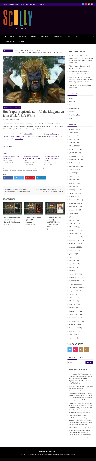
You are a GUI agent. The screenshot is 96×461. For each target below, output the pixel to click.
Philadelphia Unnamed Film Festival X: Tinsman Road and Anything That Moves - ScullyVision (81, 430)
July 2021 (72, 335)
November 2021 (75, 321)
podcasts (19, 170)
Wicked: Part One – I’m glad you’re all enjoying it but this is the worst (80, 410)
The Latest (22, 36)
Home (12, 36)
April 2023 (72, 264)
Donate (21, 42)
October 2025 (74, 163)
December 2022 (74, 277)
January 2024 (74, 233)
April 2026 (72, 142)
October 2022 (74, 284)
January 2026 (74, 153)
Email (34, 4)
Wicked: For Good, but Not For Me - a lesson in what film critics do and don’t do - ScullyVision (81, 405)
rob (27, 170)
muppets (57, 168)
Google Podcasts (15, 136)
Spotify (46, 134)
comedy (25, 168)
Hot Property (7, 108)
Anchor (52, 134)
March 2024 (73, 227)
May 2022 (72, 301)
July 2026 (72, 132)
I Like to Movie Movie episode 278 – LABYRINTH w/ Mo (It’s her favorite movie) (54, 222)
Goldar (30, 168)
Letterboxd (41, 4)
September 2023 (75, 247)
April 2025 (72, 183)
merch (11, 146)
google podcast (36, 168)
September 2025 (75, 166)
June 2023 (72, 257)
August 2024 (73, 210)
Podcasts (44, 36)
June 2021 (72, 338)
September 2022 (75, 287)
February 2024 (74, 230)
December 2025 (74, 156)
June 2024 (72, 217)
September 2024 (75, 206)
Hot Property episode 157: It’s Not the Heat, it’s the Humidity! (52, 158)
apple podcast (18, 168)
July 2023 (72, 254)
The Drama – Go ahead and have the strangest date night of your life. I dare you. (81, 397)
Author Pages (9, 42)
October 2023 (74, 244)
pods (23, 170)
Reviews (34, 36)
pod (10, 170)
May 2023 (72, 260)
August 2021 (73, 331)
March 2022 (73, 308)
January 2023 (74, 274)
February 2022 (74, 311)
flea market (19, 139)
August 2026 (73, 129)
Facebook (8, 178)
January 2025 (74, 193)
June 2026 (72, 136)
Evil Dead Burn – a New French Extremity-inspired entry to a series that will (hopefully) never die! (81, 79)
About (68, 36)
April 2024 (72, 223)
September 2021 (75, 328)
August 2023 (73, 250)
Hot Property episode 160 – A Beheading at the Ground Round (31, 158)
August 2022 (73, 291)
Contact (77, 36)
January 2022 (74, 314)
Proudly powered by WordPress (32, 454)
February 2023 (74, 270)
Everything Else (57, 36)
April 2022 (72, 304)
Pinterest (30, 178)
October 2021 (74, 324)
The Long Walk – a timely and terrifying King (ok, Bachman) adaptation (80, 422)
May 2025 (72, 180)
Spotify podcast (32, 170)
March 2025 (73, 186)
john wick (51, 168)
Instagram (29, 4)
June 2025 (72, 176)
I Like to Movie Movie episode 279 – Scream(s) (33, 220)
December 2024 (74, 196)
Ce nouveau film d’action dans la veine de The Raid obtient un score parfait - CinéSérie (81, 376)
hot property (45, 168)
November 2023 (75, 240)
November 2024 (75, 200)
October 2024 (74, 203)
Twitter (22, 4)
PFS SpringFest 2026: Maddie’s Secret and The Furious (80, 381)
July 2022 (72, 294)
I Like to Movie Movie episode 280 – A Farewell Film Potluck (12, 220)
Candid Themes (69, 454)
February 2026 (74, 149)
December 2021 (74, 318)
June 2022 (72, 297)
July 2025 (72, 173)
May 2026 (72, 139)
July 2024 (72, 213)
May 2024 (72, 220)
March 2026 (73, 146)
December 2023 (74, 237)
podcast (14, 170)
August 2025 (73, 169)
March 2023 (73, 267)
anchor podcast (9, 168)
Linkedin (42, 178)
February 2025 (74, 190)
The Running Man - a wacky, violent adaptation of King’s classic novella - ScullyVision (80, 418)
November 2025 (75, 159)
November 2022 (75, 281)
